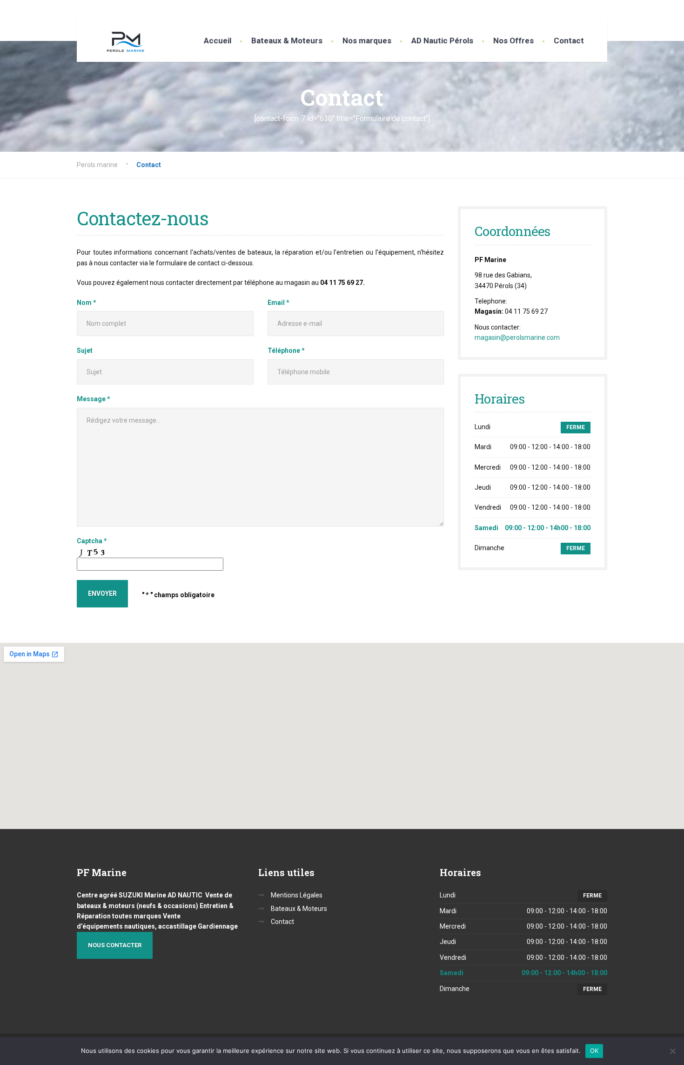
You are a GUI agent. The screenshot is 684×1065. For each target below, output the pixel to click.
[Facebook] (592, 9)
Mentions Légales (296, 895)
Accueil (217, 40)
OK (594, 1050)
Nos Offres (513, 40)
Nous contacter (114, 945)
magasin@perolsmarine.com (517, 337)
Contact (569, 40)
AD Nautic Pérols (442, 40)
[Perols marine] (119, 43)
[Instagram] (602, 9)
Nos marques (366, 40)
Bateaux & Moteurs (286, 40)
